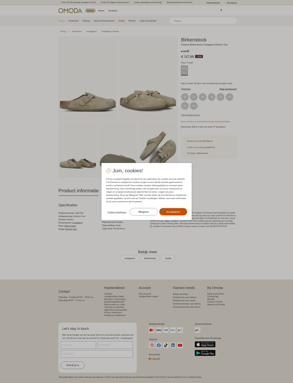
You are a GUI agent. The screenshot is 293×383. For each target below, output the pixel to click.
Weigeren (143, 211)
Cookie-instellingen (117, 212)
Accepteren (173, 211)
